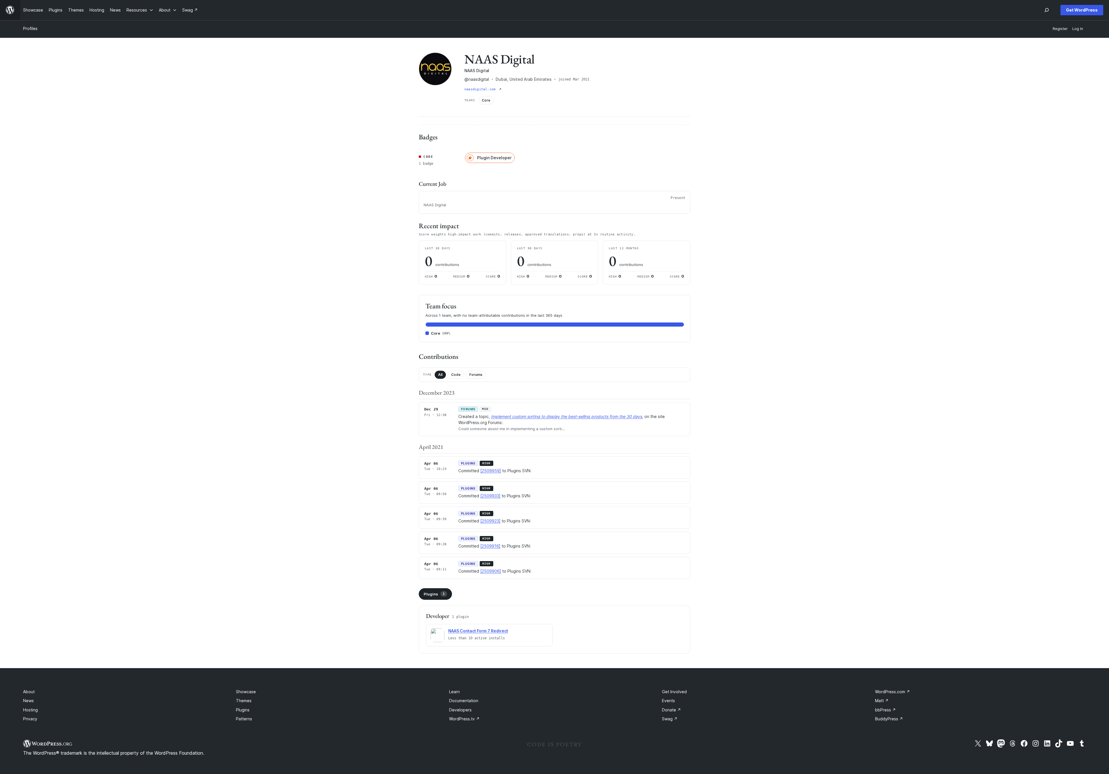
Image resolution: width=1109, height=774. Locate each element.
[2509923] (490, 520)
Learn (454, 691)
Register (1060, 29)
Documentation (463, 700)
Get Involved (674, 691)
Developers (460, 709)
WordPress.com (892, 691)
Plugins (434, 594)
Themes (244, 700)
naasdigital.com (481, 89)
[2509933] (490, 495)
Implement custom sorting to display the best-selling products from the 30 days (566, 416)
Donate (671, 709)
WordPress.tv (464, 718)
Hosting (30, 709)
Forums (475, 374)
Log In (1077, 29)
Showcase (246, 691)
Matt (882, 700)
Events (668, 700)
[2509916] (490, 546)
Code (456, 374)
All (440, 374)
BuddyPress (889, 718)
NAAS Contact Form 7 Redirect (478, 630)
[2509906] (490, 571)
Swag (670, 718)
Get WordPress (1082, 10)
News (28, 700)
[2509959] (490, 470)
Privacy (30, 718)
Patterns (244, 718)
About (29, 691)
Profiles (30, 28)
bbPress (885, 709)
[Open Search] (1047, 10)
